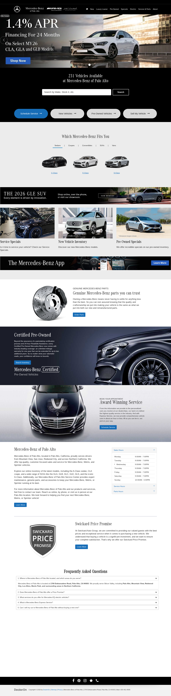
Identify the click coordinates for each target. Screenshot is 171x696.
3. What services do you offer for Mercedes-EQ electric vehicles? (43, 597)
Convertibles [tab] (87, 145)
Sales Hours (118, 450)
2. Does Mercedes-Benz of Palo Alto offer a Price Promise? (41, 592)
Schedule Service (29, 113)
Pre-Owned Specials (128, 242)
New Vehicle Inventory (72, 242)
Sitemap (53, 690)
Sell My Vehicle (138, 113)
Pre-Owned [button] (114, 9)
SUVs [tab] (102, 145)
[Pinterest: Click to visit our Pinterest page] (78, 681)
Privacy (60, 690)
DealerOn (46, 690)
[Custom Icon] (91, 681)
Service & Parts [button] (144, 9)
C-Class (54, 173)
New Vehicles (66, 113)
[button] (78, 65)
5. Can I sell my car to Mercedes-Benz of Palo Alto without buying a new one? (48, 608)
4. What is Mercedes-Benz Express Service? (35, 602)
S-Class (117, 173)
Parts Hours (118, 491)
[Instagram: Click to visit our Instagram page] (85, 681)
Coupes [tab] (71, 145)
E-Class (85, 173)
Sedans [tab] (58, 145)
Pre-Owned (102, 113)
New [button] (92, 9)
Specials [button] (124, 9)
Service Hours (119, 486)
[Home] (87, 9)
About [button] (155, 9)
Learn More (20, 505)
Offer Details (5, 16)
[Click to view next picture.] (167, 40)
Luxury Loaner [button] (102, 9)
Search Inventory (22, 363)
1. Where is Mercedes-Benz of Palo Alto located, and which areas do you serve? (49, 578)
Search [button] (120, 92)
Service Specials (10, 242)
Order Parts (79, 315)
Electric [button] (133, 9)
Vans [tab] (114, 145)
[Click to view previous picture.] (4, 40)
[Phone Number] (97, 681)
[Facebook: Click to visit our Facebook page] (73, 681)
